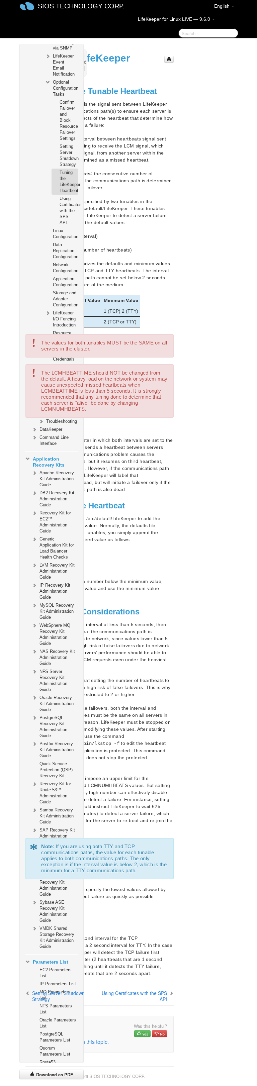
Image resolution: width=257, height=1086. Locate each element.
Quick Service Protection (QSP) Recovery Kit (56, 769)
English (222, 6)
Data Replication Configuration (65, 250)
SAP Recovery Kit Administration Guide (57, 836)
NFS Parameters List (55, 1008)
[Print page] (169, 59)
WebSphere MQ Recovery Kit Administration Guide (54, 634)
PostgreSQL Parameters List (54, 1037)
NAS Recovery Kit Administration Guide (57, 657)
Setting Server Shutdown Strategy (69, 155)
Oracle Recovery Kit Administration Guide (56, 703)
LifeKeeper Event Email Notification (64, 65)
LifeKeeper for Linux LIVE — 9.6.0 (174, 19)
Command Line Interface (54, 440)
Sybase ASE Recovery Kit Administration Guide (53, 911)
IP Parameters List (57, 983)
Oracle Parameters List (57, 1022)
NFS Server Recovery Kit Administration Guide (53, 680)
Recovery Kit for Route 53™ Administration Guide (55, 792)
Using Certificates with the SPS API (69, 210)
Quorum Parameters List (54, 1051)
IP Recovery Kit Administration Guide (54, 591)
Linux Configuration (65, 233)
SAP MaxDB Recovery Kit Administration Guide (53, 885)
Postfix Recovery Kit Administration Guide (56, 749)
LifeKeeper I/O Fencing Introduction (64, 318)
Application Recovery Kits (49, 462)
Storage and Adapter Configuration (65, 298)
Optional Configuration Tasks (65, 88)
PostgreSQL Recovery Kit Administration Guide (53, 726)
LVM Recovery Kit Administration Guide (57, 571)
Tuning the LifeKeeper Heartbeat (69, 181)
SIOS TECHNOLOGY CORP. (81, 6)
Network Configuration (65, 267)
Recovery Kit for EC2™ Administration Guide (55, 521)
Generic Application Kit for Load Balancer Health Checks (56, 548)
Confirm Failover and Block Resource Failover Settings (69, 120)
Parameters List (50, 962)
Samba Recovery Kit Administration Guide (56, 815)
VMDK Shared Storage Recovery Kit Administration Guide (56, 937)
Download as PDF (54, 1074)
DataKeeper (50, 429)
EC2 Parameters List (55, 972)
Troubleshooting (61, 421)
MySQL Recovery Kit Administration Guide (56, 611)
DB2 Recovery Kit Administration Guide (56, 498)
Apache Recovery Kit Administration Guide (56, 478)
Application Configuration (65, 281)
